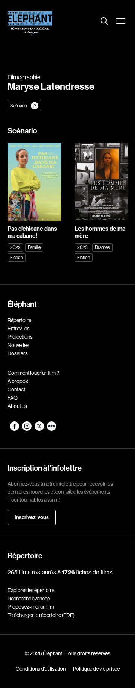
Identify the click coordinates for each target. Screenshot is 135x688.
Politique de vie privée (96, 668)
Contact (16, 389)
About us (17, 406)
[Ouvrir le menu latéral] (121, 22)
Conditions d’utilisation (41, 668)
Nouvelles (18, 345)
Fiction (16, 257)
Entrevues (19, 328)
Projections (20, 336)
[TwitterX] (39, 429)
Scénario (23, 105)
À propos (18, 381)
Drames (102, 247)
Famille (34, 247)
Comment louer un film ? (33, 373)
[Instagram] (27, 429)
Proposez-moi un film (31, 606)
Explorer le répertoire (31, 590)
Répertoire (19, 320)
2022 (15, 247)
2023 (82, 247)
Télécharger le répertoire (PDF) (41, 615)
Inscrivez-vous (32, 517)
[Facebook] (15, 429)
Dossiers (18, 353)
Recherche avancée (29, 598)
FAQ (13, 397)
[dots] (51, 429)
